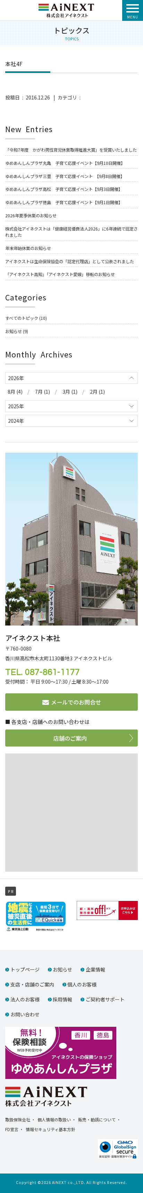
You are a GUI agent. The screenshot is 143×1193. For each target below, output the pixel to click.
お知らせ (13, 331)
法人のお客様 (25, 999)
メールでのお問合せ (76, 702)
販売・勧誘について (97, 1119)
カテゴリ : (70, 97)
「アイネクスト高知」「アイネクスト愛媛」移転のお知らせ (60, 274)
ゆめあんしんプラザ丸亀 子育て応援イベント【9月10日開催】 (65, 163)
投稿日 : (15, 97)
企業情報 (95, 969)
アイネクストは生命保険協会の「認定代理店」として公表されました (69, 261)
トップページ (25, 969)
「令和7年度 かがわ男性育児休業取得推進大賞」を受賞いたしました (71, 150)
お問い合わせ (25, 1014)
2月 (94, 391)
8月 (11, 391)
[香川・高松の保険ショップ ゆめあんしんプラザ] (60, 1052)
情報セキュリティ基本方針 (50, 1129)
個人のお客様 (81, 984)
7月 (39, 391)
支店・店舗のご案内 (32, 984)
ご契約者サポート (105, 999)
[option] (36, 916)
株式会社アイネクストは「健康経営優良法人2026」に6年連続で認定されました (71, 232)
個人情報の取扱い (54, 1119)
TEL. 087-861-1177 (42, 672)
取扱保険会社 (17, 1119)
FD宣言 (11, 1129)
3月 (66, 391)
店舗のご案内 (70, 738)
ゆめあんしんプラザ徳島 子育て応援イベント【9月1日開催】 (64, 202)
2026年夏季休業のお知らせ (31, 215)
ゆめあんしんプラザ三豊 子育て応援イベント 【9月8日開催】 (65, 176)
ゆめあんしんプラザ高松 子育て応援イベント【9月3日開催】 (64, 189)
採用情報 (62, 999)
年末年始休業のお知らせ (28, 248)
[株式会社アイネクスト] (66, 6)
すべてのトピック (21, 318)
